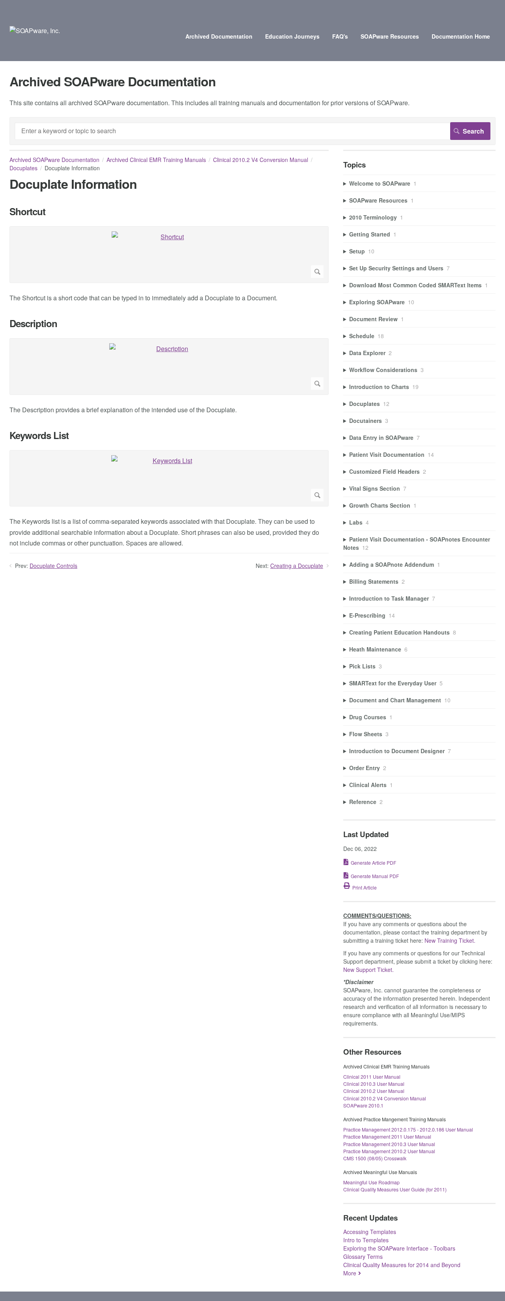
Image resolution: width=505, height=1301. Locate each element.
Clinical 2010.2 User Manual (373, 1090)
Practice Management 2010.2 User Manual (389, 1151)
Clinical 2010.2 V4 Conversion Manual (260, 160)
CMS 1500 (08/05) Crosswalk (374, 1158)
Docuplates (23, 168)
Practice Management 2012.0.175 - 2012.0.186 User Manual (408, 1129)
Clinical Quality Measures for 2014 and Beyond (401, 1265)
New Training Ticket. (450, 940)
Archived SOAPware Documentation (54, 160)
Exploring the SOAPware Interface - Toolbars (399, 1248)
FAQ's (340, 36)
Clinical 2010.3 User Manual (373, 1083)
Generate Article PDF (373, 862)
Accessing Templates (369, 1232)
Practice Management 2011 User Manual (387, 1136)
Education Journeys (292, 36)
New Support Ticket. (368, 969)
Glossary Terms (363, 1256)
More (349, 1273)
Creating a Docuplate (296, 566)
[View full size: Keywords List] (169, 478)
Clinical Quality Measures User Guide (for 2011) (395, 1189)
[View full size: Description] (169, 366)
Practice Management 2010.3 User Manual (389, 1144)
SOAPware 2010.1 (363, 1105)
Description (33, 323)
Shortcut (27, 211)
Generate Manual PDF (375, 876)
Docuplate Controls (53, 566)
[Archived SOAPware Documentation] (34, 30)
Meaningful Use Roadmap (371, 1182)
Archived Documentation (218, 36)
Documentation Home (461, 36)
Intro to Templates (366, 1240)
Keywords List (39, 435)
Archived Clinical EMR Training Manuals (156, 160)
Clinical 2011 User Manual (371, 1076)
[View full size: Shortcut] (169, 254)
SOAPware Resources (390, 36)
